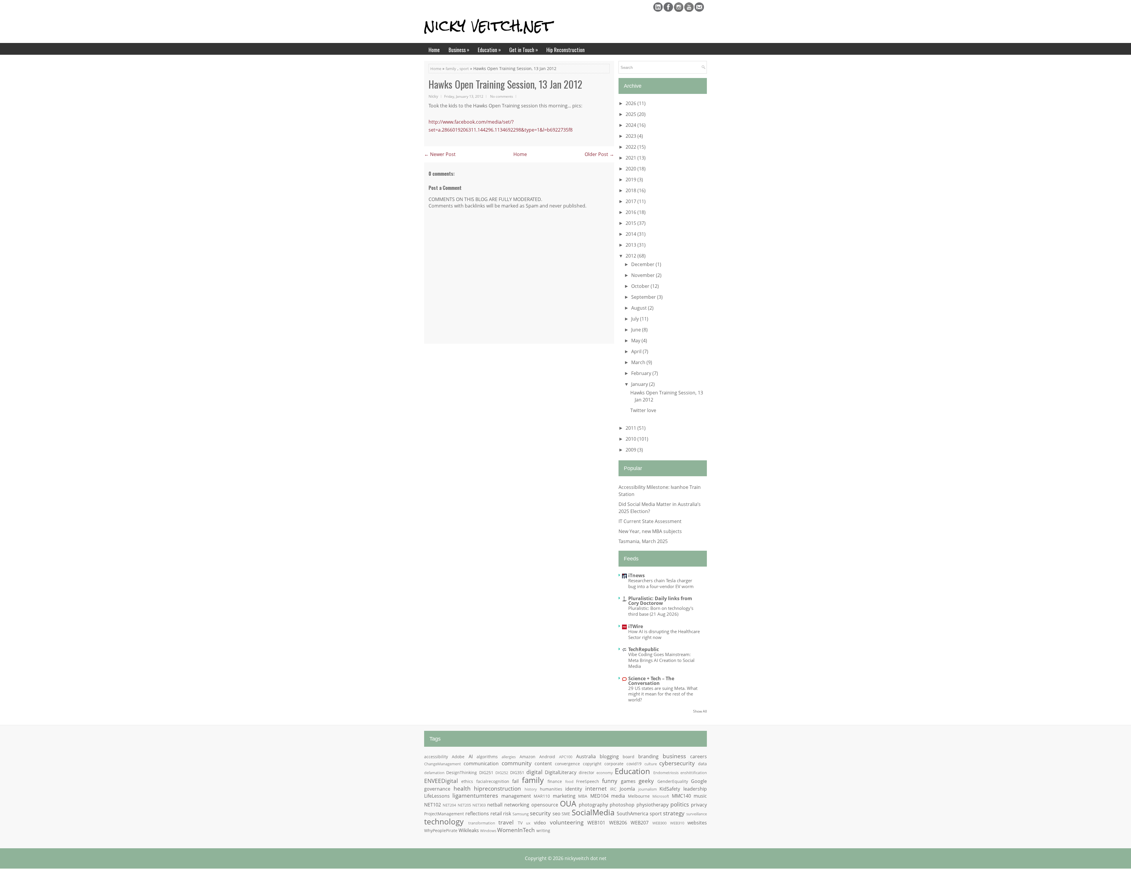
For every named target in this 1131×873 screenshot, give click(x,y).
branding (648, 756)
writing (543, 830)
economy (604, 772)
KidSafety (669, 789)
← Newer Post (440, 154)
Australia (586, 756)
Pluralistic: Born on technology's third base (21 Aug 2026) (660, 611)
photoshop (622, 804)
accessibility (436, 756)
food (569, 781)
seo (556, 813)
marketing (564, 796)
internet (596, 788)
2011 (631, 428)
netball (494, 804)
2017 (631, 201)
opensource (544, 804)
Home (434, 50)
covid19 (633, 763)
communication (481, 763)
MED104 (599, 796)
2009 (631, 450)
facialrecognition (492, 781)
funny (609, 781)
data (702, 763)
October (641, 286)
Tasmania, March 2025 (643, 541)
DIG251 (486, 772)
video (540, 822)
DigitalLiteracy (560, 772)
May (636, 340)
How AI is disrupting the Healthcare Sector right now (664, 634)
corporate (614, 763)
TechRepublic (643, 649)
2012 (631, 256)
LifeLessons (437, 796)
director (586, 772)
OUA (568, 804)
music (700, 796)
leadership (695, 789)
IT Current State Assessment (650, 521)
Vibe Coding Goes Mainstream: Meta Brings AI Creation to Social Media (661, 660)
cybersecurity (677, 763)
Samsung (520, 813)
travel (506, 822)
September (644, 297)
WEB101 (596, 822)
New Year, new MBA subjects (650, 531)
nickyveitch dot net (585, 858)
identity (573, 789)
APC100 (565, 756)
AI (471, 756)
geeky (646, 781)
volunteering (566, 822)
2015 (631, 223)
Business (459, 50)
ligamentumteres (475, 795)
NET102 (432, 804)
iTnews (636, 575)
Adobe (458, 756)
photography (593, 804)
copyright (592, 763)
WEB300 (659, 823)
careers (698, 756)
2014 (631, 234)
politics (679, 804)
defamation (434, 772)
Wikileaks (469, 830)
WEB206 (618, 822)
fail (515, 781)
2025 (631, 114)
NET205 (464, 805)
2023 (631, 136)
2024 (631, 125)
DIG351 (517, 772)
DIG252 (501, 772)
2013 (631, 245)
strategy (673, 813)
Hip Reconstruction (565, 50)
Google (699, 781)
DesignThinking (461, 772)
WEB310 (677, 823)
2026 (631, 103)
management (516, 796)
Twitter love (643, 410)
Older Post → (599, 154)
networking (516, 804)
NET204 (449, 805)
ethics (467, 781)
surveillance (696, 813)
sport (464, 68)
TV (520, 823)
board (628, 756)
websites (697, 822)
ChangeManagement (442, 763)
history (531, 789)
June (636, 329)
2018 (631, 190)
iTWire (635, 626)
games (628, 781)
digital (534, 772)
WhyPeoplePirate (440, 830)
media (618, 796)
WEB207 (640, 822)
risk (507, 813)
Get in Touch (523, 50)
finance (555, 781)
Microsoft (660, 796)
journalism (647, 789)
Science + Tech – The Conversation (651, 680)
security (540, 813)
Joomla (627, 789)
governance (437, 789)
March (638, 362)
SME (566, 813)
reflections (477, 813)
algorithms (487, 756)
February (641, 373)
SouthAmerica (632, 813)
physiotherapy (652, 804)
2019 (631, 179)
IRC (613, 789)
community (517, 763)
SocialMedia (593, 812)
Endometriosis (666, 772)
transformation (481, 823)
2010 (631, 439)
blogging (609, 756)
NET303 (479, 805)
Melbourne (639, 796)
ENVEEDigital (441, 781)
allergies (509, 756)
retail (496, 813)
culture (650, 763)
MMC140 (681, 796)
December (643, 264)
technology (444, 821)
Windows (488, 830)
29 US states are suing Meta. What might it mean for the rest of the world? (662, 694)
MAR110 (542, 796)
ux (528, 823)
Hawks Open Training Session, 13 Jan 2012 (505, 84)
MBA (582, 796)
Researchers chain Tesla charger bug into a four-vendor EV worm (661, 583)
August (639, 308)
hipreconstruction (497, 788)
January (640, 384)
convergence (567, 763)
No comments (501, 96)
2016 (631, 212)
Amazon (527, 756)
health (462, 788)
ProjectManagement (444, 813)
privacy (699, 804)
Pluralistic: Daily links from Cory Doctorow (660, 600)
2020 (631, 168)
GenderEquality (672, 781)
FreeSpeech (587, 781)
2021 (631, 158)
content (543, 763)
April (637, 351)
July (635, 319)
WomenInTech (516, 830)
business (674, 756)
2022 (631, 147)
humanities (551, 789)
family (451, 68)
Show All (700, 711)
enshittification (693, 772)
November (643, 275)
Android (547, 756)
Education (489, 50)
